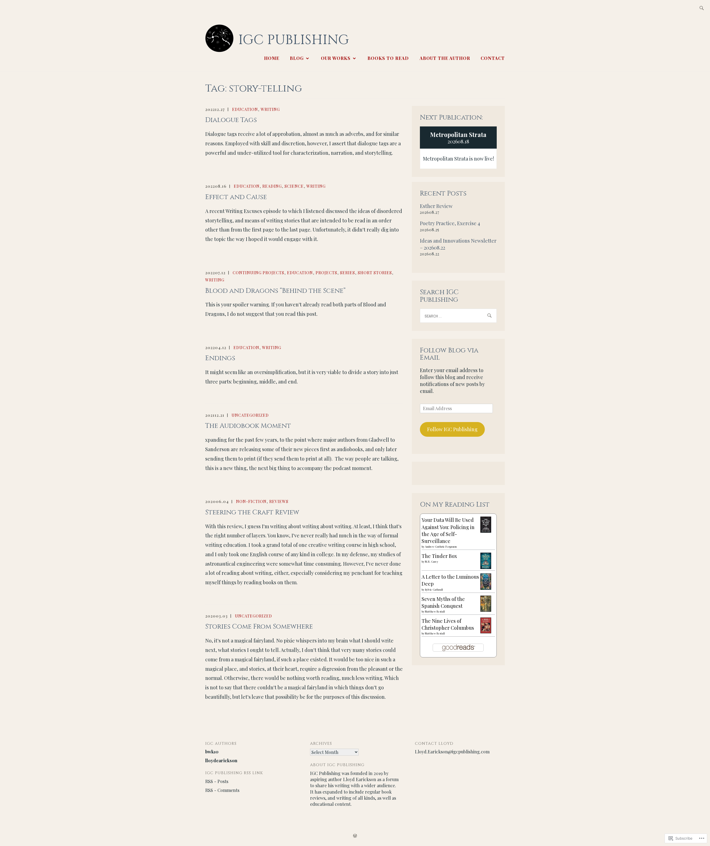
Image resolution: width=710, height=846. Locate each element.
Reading (272, 186)
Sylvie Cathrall (434, 589)
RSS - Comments (222, 790)
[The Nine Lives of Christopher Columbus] (485, 631)
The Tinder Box (439, 556)
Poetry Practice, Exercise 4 (450, 223)
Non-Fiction (251, 501)
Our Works (336, 58)
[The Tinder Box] (485, 567)
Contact (493, 58)
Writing (270, 109)
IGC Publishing (293, 40)
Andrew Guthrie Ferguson (441, 546)
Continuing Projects (258, 272)
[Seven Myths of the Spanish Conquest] (485, 609)
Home (271, 58)
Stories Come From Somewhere (259, 626)
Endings (220, 358)
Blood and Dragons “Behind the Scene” (275, 290)
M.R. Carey (431, 561)
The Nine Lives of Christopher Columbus (448, 624)
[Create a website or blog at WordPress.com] (355, 836)
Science (294, 186)
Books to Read (388, 58)
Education (245, 109)
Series (347, 272)
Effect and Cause (236, 197)
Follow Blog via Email (449, 354)
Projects (326, 272)
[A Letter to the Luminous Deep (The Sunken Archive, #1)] (485, 588)
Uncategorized (250, 415)
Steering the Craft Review (252, 512)
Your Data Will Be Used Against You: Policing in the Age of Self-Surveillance (448, 530)
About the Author (445, 58)
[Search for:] (701, 8)
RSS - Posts (216, 781)
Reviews (278, 501)
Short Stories (375, 272)
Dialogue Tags (231, 120)
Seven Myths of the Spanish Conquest (443, 602)
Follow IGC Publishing (452, 429)
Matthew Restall (435, 611)
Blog (297, 58)
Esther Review (436, 206)
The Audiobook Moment (248, 425)
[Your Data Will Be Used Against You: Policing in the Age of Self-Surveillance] (485, 530)
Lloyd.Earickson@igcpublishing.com (452, 751)
